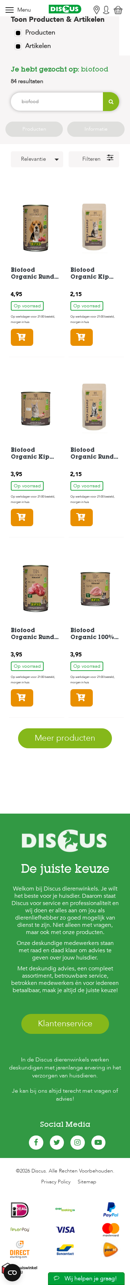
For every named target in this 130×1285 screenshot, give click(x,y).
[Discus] (65, 9)
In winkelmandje (92, 337)
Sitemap (87, 1181)
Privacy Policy (55, 1181)
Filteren (91, 159)
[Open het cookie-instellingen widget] (12, 1272)
